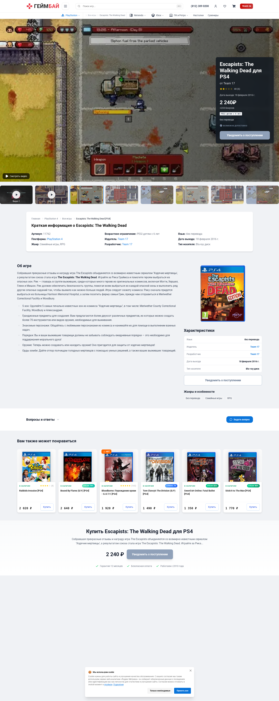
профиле (108, 684)
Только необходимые (160, 691)
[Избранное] (224, 6)
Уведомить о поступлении (245, 135)
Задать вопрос (242, 419)
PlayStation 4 (51, 218)
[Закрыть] (190, 670)
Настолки (198, 15)
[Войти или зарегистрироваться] (215, 6)
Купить (47, 507)
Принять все (182, 691)
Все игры (92, 15)
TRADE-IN (246, 6)
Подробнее (118, 684)
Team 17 (123, 239)
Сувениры (213, 15)
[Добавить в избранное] (50, 453)
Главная (35, 218)
